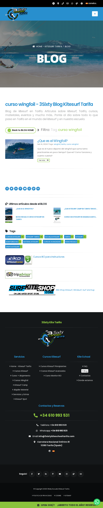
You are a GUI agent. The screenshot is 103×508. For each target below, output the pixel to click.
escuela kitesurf (52, 237)
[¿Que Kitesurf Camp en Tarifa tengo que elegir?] (57, 211)
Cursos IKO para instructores (48, 256)
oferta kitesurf (12, 247)
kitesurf (79, 237)
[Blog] (34, 188)
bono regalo (71, 242)
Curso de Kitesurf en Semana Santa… (80, 217)
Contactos (85, 375)
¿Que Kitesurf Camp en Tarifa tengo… (80, 209)
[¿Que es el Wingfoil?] (8, 211)
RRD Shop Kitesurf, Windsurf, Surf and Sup (75, 290)
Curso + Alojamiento (20, 375)
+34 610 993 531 (54, 415)
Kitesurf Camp (21, 385)
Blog (85, 371)
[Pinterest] (20, 188)
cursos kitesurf (13, 237)
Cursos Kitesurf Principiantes (53, 366)
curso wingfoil (72, 144)
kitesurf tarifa (32, 237)
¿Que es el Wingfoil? (52, 140)
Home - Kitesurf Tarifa (20, 366)
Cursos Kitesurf (21, 371)
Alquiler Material (20, 389)
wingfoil (57, 144)
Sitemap (68, 495)
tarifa (63, 144)
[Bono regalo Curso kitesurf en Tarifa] (8, 219)
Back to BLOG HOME (23, 130)
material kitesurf (30, 242)
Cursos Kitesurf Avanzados (53, 371)
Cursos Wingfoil (21, 380)
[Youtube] (25, 188)
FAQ (85, 366)
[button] (91, 3)
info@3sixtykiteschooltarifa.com (56, 436)
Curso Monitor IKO (53, 375)
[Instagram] (29, 188)
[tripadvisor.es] (18, 274)
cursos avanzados (52, 242)
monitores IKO (12, 242)
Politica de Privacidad (42, 495)
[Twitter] (11, 188)
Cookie (58, 495)
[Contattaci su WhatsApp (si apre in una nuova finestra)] (97, 502)
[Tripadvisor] (38, 188)
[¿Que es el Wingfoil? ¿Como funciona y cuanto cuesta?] (19, 149)
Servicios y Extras (21, 394)
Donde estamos (85, 380)
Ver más (42, 160)
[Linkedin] (16, 188)
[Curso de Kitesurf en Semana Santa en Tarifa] (57, 219)
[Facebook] (7, 188)
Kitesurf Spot (21, 399)
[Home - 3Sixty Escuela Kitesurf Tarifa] (16, 15)
